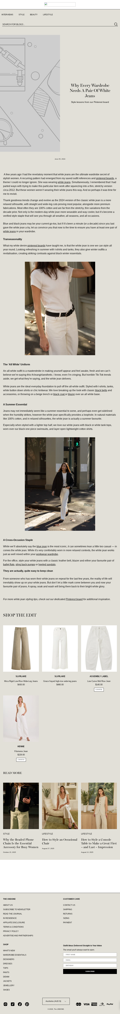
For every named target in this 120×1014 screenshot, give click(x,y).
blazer (71, 394)
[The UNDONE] (60, 4)
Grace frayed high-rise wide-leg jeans (60, 681)
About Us (8, 905)
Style (22, 15)
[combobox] (60, 24)
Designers (8, 959)
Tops (5, 968)
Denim (6, 977)
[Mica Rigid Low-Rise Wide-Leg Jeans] (21, 648)
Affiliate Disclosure (14, 922)
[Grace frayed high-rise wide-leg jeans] (60, 648)
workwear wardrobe (47, 554)
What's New (9, 951)
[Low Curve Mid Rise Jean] (99, 648)
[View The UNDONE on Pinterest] (27, 1004)
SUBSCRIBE (90, 971)
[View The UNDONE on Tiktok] (12, 1004)
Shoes (6, 990)
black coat (59, 394)
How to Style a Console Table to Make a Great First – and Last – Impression (99, 843)
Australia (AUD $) (53, 1001)
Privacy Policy (11, 931)
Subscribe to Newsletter (16, 909)
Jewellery (8, 986)
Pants (6, 972)
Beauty (34, 15)
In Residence (10, 918)
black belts (101, 390)
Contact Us (69, 905)
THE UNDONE (9, 899)
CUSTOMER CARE (71, 899)
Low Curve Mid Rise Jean (98, 681)
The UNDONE (59, 1009)
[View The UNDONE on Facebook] (20, 1004)
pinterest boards (105, 178)
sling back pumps (25, 564)
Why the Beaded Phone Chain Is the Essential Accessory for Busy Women (20, 843)
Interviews (7, 15)
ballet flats (8, 564)
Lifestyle (48, 15)
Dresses (7, 964)
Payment (67, 922)
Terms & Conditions (13, 927)
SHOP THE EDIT (19, 615)
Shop (5, 944)
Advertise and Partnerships (18, 936)
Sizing (66, 918)
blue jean (42, 546)
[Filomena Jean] (21, 718)
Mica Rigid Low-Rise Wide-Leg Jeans (21, 681)
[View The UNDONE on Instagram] (5, 1004)
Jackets (7, 981)
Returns (67, 914)
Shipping (67, 909)
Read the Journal (12, 914)
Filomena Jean (21, 751)
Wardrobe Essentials (14, 955)
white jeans (64, 182)
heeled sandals (46, 564)
